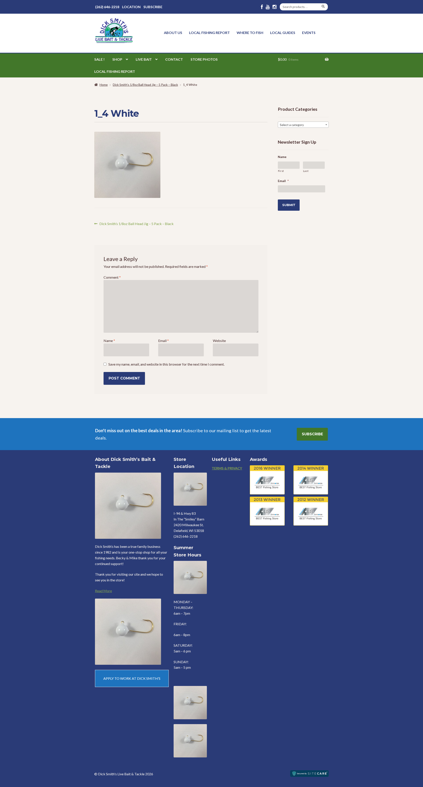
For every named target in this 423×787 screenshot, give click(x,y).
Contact (174, 59)
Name (109, 340)
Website (219, 340)
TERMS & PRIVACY (227, 468)
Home (104, 84)
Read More (103, 591)
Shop (117, 59)
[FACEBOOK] (262, 7)
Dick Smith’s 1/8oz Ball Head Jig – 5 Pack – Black (145, 84)
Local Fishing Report (209, 32)
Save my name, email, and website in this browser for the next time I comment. (166, 364)
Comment (112, 277)
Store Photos (204, 59)
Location (131, 7)
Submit (288, 205)
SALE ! (99, 59)
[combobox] (303, 125)
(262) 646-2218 (107, 7)
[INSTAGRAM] (274, 7)
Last (306, 170)
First (281, 170)
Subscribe (152, 7)
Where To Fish (250, 32)
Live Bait (144, 59)
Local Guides (282, 32)
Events (308, 32)
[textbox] (303, 125)
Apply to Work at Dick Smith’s (131, 678)
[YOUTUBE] (268, 7)
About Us (173, 32)
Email (163, 340)
